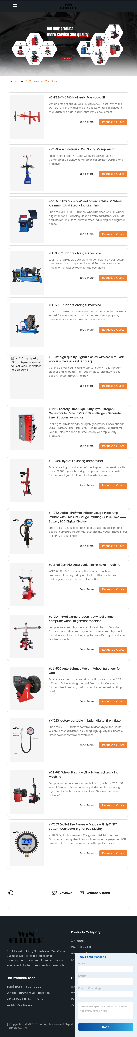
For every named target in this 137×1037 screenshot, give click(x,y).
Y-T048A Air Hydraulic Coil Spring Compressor (82, 149)
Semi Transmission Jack (24, 987)
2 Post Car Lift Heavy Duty (25, 999)
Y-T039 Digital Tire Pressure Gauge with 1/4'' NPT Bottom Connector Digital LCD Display (83, 826)
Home (19, 81)
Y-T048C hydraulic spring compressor (76, 461)
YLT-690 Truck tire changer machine (75, 305)
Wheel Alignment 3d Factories (28, 993)
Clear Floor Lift (81, 947)
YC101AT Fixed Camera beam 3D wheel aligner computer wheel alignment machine (82, 618)
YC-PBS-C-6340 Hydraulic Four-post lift (77, 97)
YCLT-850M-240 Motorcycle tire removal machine (84, 565)
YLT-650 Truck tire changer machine (75, 253)
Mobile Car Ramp (19, 1005)
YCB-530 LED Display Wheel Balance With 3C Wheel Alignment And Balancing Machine (85, 203)
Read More (86, 122)
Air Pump (77, 941)
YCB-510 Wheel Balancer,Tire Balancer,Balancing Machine (83, 774)
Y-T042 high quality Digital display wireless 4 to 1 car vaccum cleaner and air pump (86, 359)
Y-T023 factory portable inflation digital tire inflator (85, 720)
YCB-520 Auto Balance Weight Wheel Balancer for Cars (85, 670)
